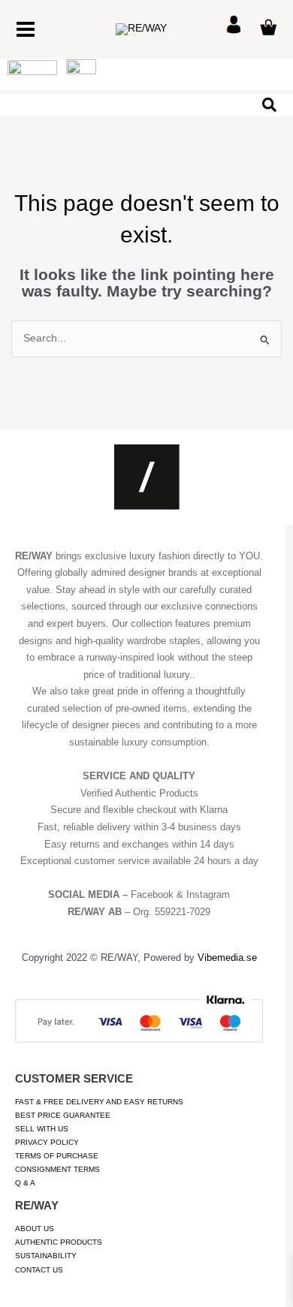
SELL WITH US (41, 1129)
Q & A (25, 1183)
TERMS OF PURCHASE (56, 1156)
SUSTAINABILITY (46, 1255)
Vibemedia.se (227, 957)
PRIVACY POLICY (47, 1142)
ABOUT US (34, 1228)
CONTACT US (39, 1270)
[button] (270, 105)
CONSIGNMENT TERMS (57, 1169)
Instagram (208, 894)
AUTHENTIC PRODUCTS (58, 1242)
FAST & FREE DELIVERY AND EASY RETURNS (99, 1102)
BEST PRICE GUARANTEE (62, 1115)
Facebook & (158, 894)
